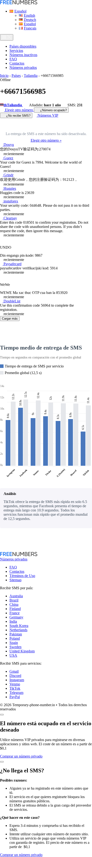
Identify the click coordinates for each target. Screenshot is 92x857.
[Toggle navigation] (6, 37)
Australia (16, 596)
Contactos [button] (16, 63)
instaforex (10, 201)
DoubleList (11, 301)
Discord (15, 676)
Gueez (8, 158)
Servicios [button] (16, 51)
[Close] (2, 714)
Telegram (16, 693)
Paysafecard (12, 264)
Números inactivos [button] (23, 55)
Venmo (14, 684)
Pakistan (15, 634)
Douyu (8, 145)
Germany (16, 617)
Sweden (15, 647)
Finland (15, 609)
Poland (14, 638)
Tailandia (31, 76)
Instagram (16, 680)
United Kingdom (22, 651)
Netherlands (18, 630)
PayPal (14, 697)
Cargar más (10, 318)
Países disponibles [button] (22, 46)
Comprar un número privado (21, 756)
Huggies (9, 188)
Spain (13, 643)
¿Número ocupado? (53, 110)
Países (16, 76)
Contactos (16, 571)
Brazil (13, 600)
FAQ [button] (13, 59)
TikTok (14, 688)
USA (13, 655)
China (13, 604)
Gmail (14, 671)
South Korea (18, 626)
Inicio (4, 76)
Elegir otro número (19, 110)
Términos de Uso (22, 576)
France (14, 613)
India (13, 621)
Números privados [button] (23, 68)
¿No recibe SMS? (17, 115)
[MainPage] (18, 3)
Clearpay (10, 218)
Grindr (8, 175)
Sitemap (15, 580)
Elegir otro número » (46, 140)
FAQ (13, 567)
